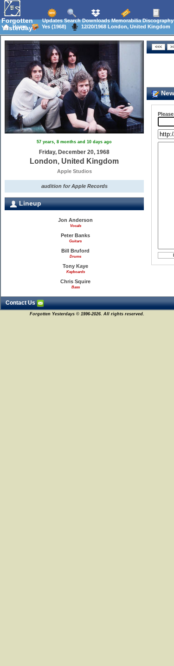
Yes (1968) (52, 26)
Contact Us (21, 303)
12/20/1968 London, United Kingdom (124, 26)
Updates (52, 20)
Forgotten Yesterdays (18, 24)
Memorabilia (125, 20)
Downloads (95, 20)
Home (18, 26)
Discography (157, 20)
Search (72, 20)
